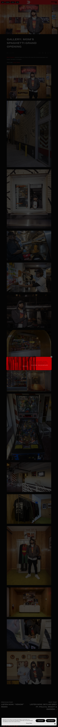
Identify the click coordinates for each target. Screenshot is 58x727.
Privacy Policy (34, 365)
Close (51, 357)
